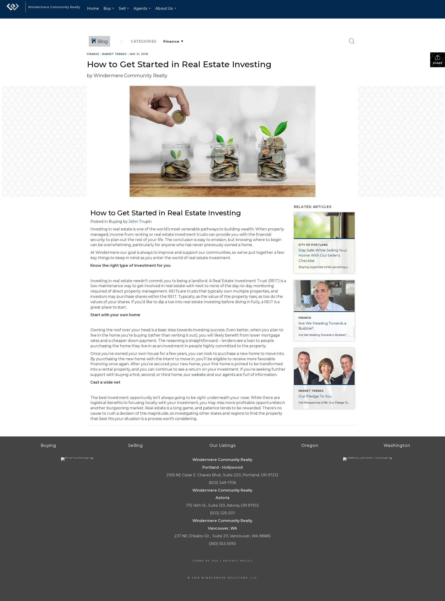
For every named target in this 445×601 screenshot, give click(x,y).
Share (437, 63)
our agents (225, 374)
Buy (110, 12)
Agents (143, 12)
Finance (93, 54)
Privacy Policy (238, 561)
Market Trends (114, 54)
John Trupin (141, 221)
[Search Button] (352, 41)
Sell (125, 12)
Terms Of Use (205, 561)
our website (195, 374)
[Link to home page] (12, 9)
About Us (166, 12)
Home (93, 8)
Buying (115, 221)
